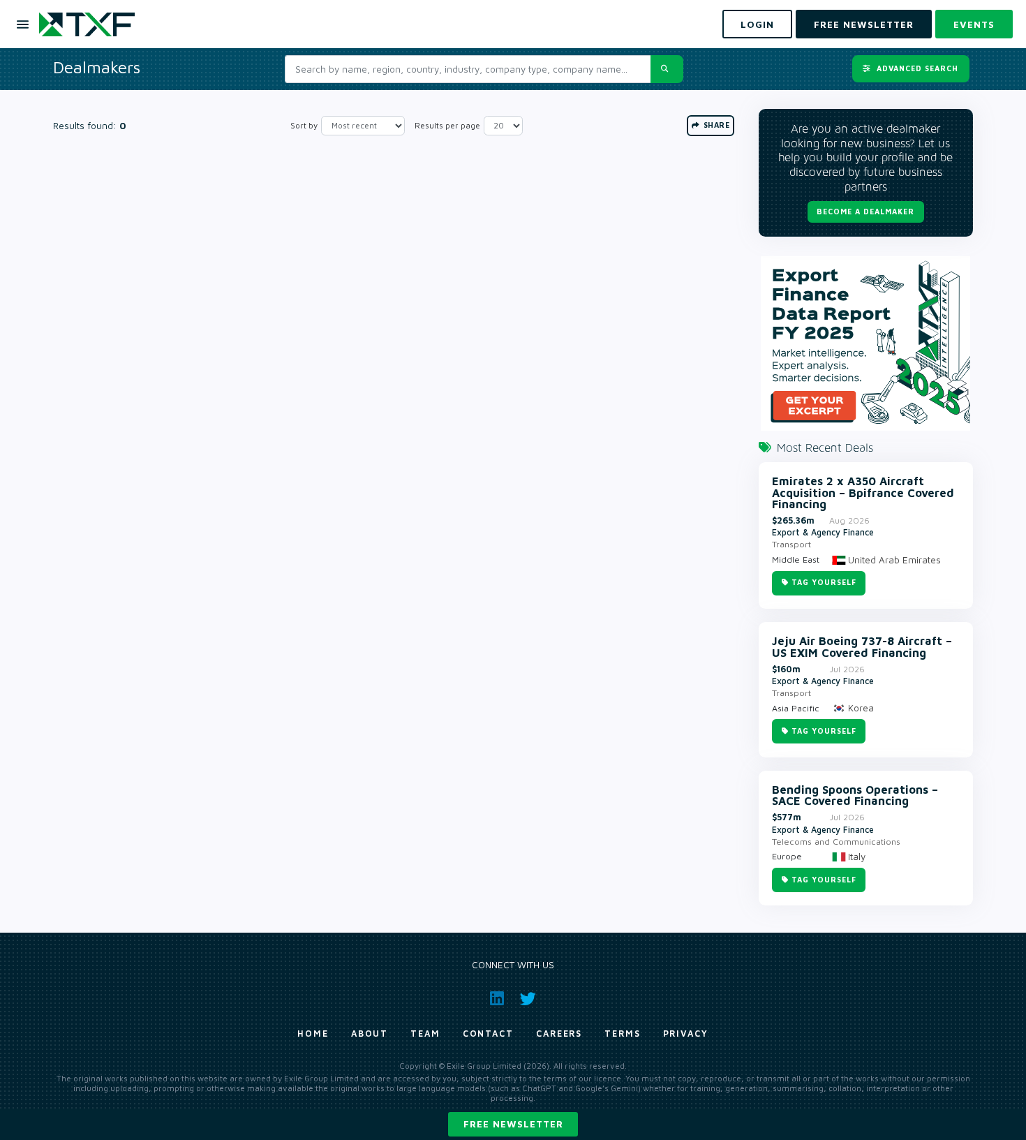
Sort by (304, 125)
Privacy (685, 1033)
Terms (622, 1033)
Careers (559, 1033)
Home (313, 1033)
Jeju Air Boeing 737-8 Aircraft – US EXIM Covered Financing (862, 646)
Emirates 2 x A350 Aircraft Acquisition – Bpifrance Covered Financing (863, 492)
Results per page (447, 125)
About (370, 1033)
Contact (488, 1033)
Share (715, 125)
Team (425, 1033)
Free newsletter (513, 1124)
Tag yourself (823, 582)
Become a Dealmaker (865, 211)
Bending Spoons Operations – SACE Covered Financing (855, 795)
